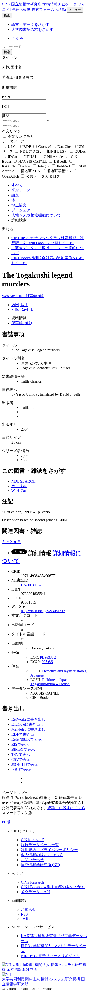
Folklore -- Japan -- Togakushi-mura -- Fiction (50, 682)
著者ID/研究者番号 (17, 77)
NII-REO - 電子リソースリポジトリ (50, 956)
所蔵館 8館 (35, 296)
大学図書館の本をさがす (32, 29)
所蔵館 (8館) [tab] (21, 323)
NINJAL (30, 157)
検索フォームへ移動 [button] (49, 9)
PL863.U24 (49, 657)
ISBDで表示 (21, 769)
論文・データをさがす (30, 24)
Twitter (26, 919)
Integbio (44, 166)
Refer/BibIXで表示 (26, 739)
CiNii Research (32, 882)
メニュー (75, 9)
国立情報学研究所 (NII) (40, 865)
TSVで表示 (20, 754)
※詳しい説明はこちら (66, 808)
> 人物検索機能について (40, 215)
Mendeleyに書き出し (28, 729)
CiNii (21, 296)
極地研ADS (30, 171)
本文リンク (11, 131)
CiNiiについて (32, 840)
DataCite (64, 147)
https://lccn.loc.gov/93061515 (43, 611)
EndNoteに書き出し (27, 724)
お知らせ (28, 909)
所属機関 (9, 87)
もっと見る (11, 542)
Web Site (9, 296)
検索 (7, 15)
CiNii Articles (54, 157)
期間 (5, 116)
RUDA (79, 151)
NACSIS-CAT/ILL (32, 161)
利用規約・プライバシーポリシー (49, 850)
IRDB (27, 147)
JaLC (12, 147)
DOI (5, 106)
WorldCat (18, 491)
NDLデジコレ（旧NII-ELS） (44, 151)
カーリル (19, 486)
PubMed (63, 166)
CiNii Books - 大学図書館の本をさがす (53, 887)
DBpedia (60, 161)
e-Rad (26, 166)
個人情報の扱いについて (42, 855)
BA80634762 (31, 585)
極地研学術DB (59, 171)
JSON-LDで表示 (24, 764)
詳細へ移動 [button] (21, 9)
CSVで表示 (20, 759)
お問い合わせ (32, 860)
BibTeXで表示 (23, 749)
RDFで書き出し (24, 734)
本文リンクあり (20, 136)
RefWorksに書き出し (28, 719)
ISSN (6, 97)
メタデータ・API (35, 892)
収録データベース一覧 (40, 845)
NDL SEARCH (23, 481)
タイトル (9, 57)
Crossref (44, 147)
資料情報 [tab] (19, 318)
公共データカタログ (42, 176)
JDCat (12, 157)
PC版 (6, 822)
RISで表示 (20, 744)
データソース (13, 141)
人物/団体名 (12, 67)
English (17, 38)
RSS (24, 914)
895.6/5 (47, 662)
